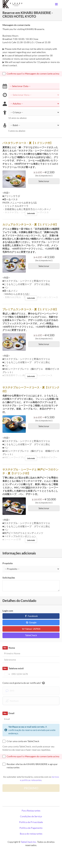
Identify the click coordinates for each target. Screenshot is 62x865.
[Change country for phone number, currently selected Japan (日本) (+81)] (7, 674)
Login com (7, 610)
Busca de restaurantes (31, 833)
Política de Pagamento (31, 827)
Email (8, 713)
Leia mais (31, 213)
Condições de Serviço (31, 816)
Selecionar (44, 181)
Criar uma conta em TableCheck (23, 741)
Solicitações (8, 577)
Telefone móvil (13, 668)
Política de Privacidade (31, 822)
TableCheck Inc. (29, 841)
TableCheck (31, 635)
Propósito (7, 563)
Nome (9, 647)
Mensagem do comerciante (16, 25)
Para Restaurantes (31, 810)
